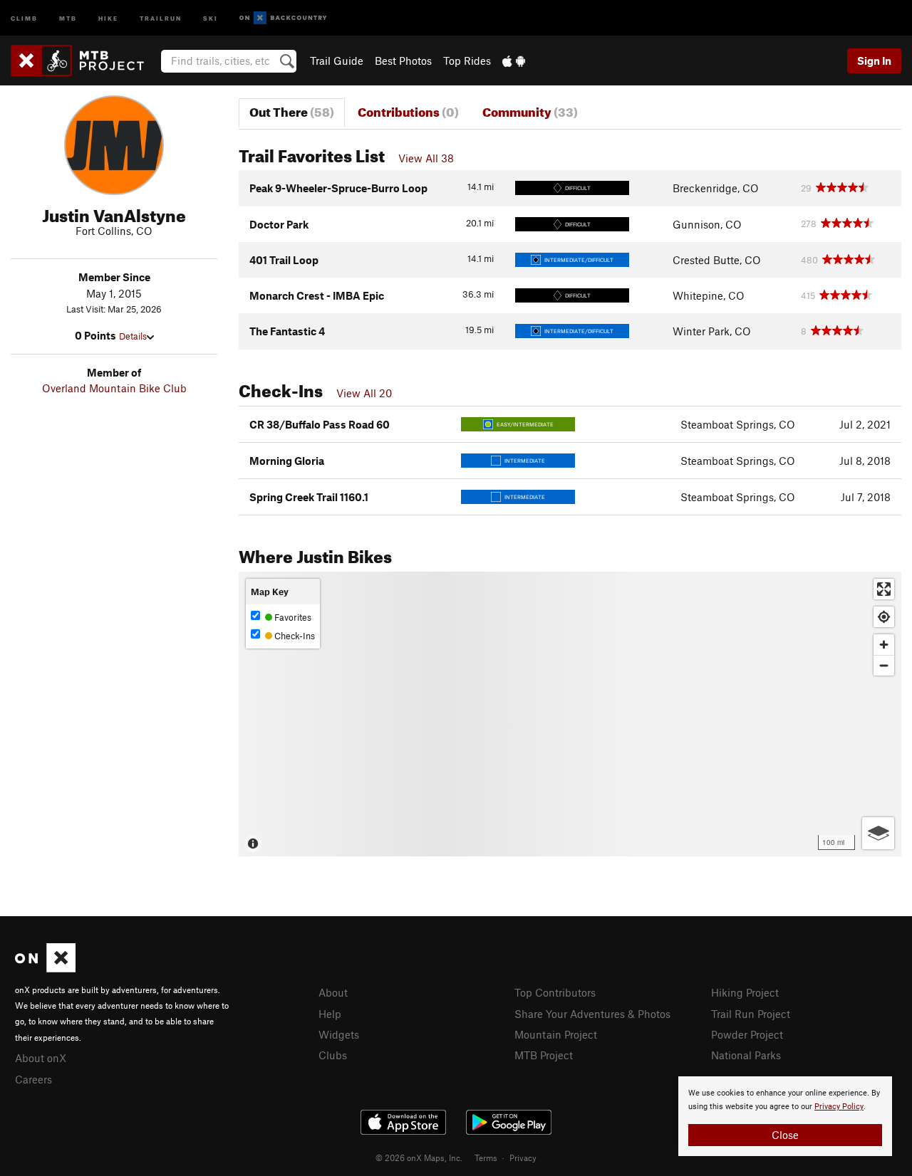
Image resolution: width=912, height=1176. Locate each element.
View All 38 (426, 158)
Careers (33, 1079)
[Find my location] (884, 617)
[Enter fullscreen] (884, 589)
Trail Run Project (750, 1013)
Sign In (874, 60)
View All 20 (364, 393)
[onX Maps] (45, 968)
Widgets (338, 1034)
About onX (40, 1057)
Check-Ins (293, 635)
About (333, 992)
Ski (210, 17)
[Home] (84, 60)
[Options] (878, 833)
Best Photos (403, 60)
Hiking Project (745, 992)
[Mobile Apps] (513, 60)
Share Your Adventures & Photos (592, 1013)
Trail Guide (336, 60)
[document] (785, 1116)
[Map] (570, 714)
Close (785, 1134)
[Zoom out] (884, 665)
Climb (24, 17)
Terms (486, 1157)
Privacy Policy (839, 1106)
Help (329, 1013)
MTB (68, 17)
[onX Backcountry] (283, 18)
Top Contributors (555, 992)
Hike (108, 17)
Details (133, 336)
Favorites (291, 617)
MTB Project (543, 1055)
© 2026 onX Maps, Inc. (418, 1157)
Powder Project (747, 1034)
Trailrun (161, 17)
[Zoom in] (884, 644)
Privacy (523, 1157)
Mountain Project (555, 1034)
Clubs (332, 1055)
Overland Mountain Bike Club (114, 388)
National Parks (746, 1055)
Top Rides (467, 60)
